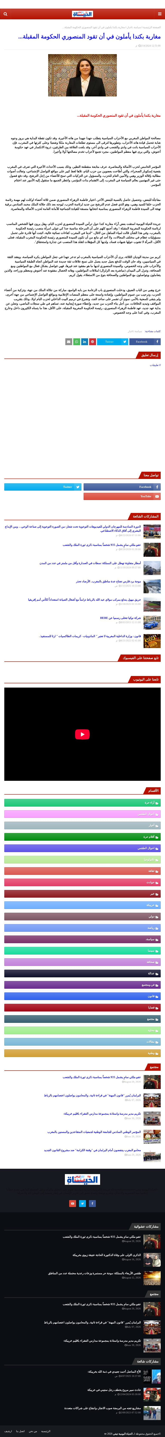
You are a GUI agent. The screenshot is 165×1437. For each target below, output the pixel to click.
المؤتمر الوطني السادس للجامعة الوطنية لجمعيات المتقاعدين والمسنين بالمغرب (94, 1131)
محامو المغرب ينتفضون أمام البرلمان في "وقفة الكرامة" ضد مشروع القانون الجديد (92, 1150)
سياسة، (150, 939)
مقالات (150, 1041)
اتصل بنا (20, 1431)
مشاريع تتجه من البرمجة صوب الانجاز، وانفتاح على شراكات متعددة (102, 1408)
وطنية (151, 1053)
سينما (151, 950)
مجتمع (150, 1019)
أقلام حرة (149, 836)
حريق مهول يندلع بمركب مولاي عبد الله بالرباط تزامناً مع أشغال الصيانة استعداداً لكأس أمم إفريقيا (84, 599)
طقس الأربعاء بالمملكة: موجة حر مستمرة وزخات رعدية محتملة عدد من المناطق (94, 1273)
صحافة (150, 962)
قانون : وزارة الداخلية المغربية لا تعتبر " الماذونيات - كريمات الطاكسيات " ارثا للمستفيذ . (90, 636)
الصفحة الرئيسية (152, 27)
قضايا (151, 1007)
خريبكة (150, 905)
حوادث (150, 882)
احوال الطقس (146, 848)
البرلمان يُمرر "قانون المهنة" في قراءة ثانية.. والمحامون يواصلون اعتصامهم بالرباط (92, 1095)
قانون (151, 996)
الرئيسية (45, 1431)
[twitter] (42, 487)
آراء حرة (149, 802)
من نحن (33, 1431)
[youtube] (122, 496)
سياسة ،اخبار (134, 27)
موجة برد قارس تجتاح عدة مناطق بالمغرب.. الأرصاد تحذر (108, 581)
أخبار (151, 825)
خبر (152, 893)
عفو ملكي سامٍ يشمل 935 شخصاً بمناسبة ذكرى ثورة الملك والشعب (102, 544)
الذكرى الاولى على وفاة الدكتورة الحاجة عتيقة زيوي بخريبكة (107, 1255)
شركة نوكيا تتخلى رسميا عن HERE (120, 617)
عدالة (151, 973)
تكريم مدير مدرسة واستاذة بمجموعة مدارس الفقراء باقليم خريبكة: (102, 1113)
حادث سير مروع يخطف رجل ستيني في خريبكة (114, 1389)
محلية (151, 1030)
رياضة (151, 927)
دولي (151, 916)
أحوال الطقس (146, 814)
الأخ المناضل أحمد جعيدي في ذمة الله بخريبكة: (114, 1371)
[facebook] (122, 487)
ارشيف (8, 1431)
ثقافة (151, 871)
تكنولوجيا (149, 859)
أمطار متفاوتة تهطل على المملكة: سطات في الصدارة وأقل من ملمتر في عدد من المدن (90, 563)
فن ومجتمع (148, 984)
